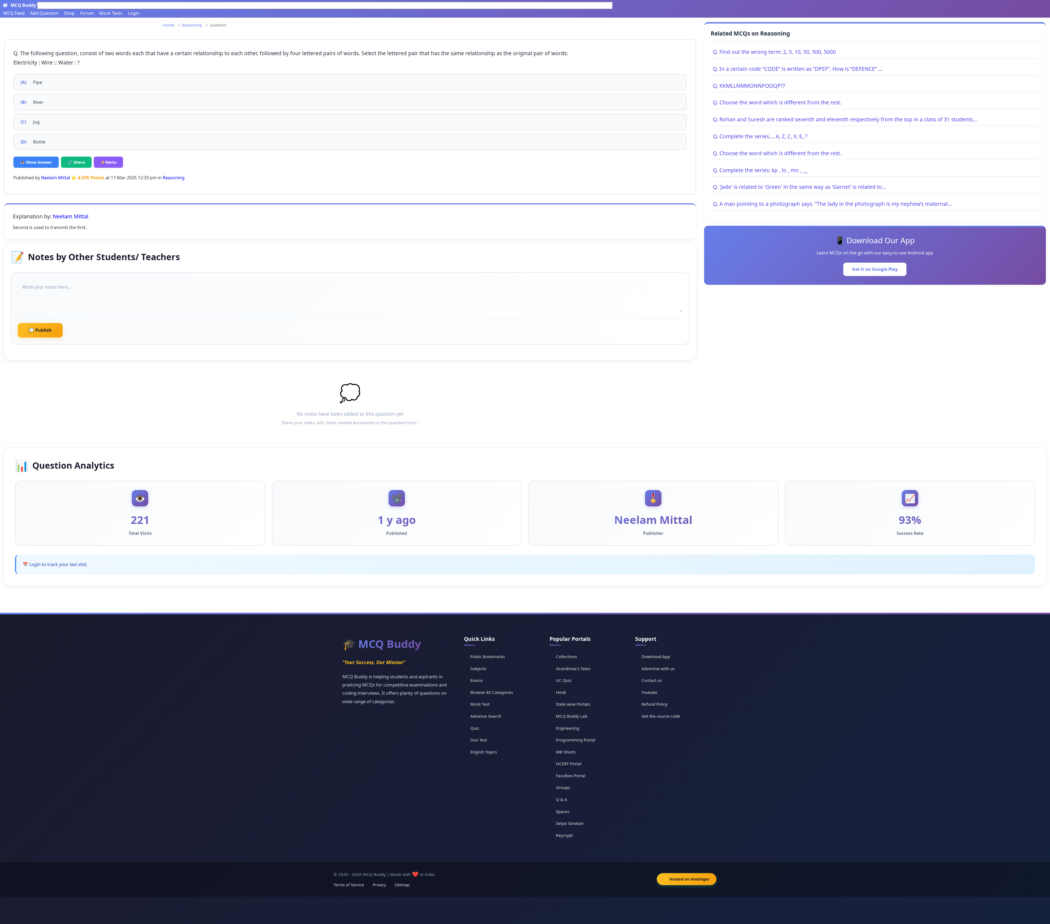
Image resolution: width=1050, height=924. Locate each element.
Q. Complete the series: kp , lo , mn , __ (760, 170)
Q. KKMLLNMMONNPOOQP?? (749, 85)
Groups (563, 787)
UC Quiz (563, 680)
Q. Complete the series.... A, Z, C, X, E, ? (760, 136)
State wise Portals (573, 704)
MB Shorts (566, 752)
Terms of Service (349, 884)
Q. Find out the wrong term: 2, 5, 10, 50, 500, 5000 (774, 51)
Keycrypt (564, 835)
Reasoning (192, 25)
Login (133, 13)
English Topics (483, 752)
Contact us (651, 680)
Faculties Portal (570, 775)
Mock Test (479, 704)
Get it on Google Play (875, 269)
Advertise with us (658, 668)
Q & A (561, 799)
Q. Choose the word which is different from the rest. (777, 102)
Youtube (649, 692)
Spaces (562, 811)
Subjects (478, 668)
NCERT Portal (568, 763)
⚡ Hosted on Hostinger (686, 879)
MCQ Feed (14, 13)
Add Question (44, 13)
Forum (87, 13)
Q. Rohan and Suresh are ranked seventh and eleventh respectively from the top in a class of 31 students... (845, 119)
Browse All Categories (491, 692)
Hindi (561, 692)
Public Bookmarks (487, 656)
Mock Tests (110, 13)
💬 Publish (40, 330)
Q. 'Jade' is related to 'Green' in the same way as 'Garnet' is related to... (799, 186)
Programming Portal (575, 740)
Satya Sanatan (570, 823)
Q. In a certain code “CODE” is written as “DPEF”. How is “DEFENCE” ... (797, 68)
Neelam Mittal (55, 178)
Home (168, 25)
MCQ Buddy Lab (571, 716)
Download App (655, 656)
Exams (476, 680)
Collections (566, 656)
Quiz (474, 728)
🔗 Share (76, 162)
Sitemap (402, 884)
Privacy (379, 884)
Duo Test (478, 740)
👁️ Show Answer (36, 162)
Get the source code (660, 716)
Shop (69, 13)
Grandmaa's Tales (573, 668)
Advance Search (485, 716)
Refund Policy (654, 704)
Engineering (567, 728)
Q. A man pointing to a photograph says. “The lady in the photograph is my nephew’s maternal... (832, 203)
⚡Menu (108, 162)
